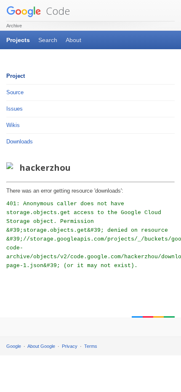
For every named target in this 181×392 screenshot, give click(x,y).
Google (13, 346)
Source (15, 92)
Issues (14, 109)
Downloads (19, 141)
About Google (41, 346)
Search (47, 40)
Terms (90, 346)
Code (56, 11)
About (73, 40)
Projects (18, 40)
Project (15, 76)
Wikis (13, 125)
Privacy (69, 346)
